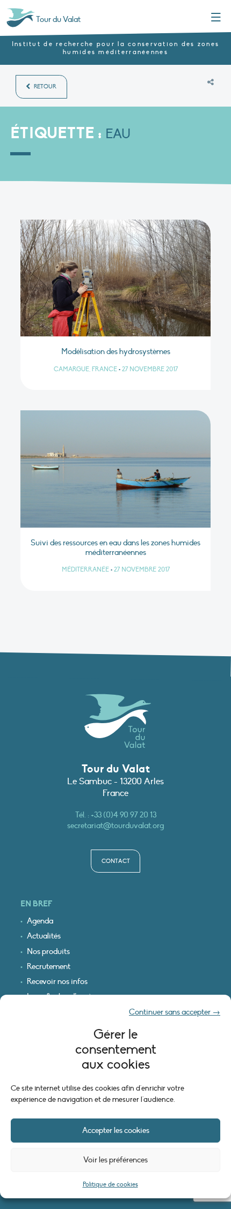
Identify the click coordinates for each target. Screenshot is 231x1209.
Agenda (40, 921)
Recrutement (48, 966)
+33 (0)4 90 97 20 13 (123, 815)
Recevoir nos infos (57, 981)
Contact (116, 861)
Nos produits (48, 951)
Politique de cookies (110, 1184)
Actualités (44, 936)
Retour (44, 86)
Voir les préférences (115, 1160)
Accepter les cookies (115, 1130)
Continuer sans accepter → (174, 1012)
